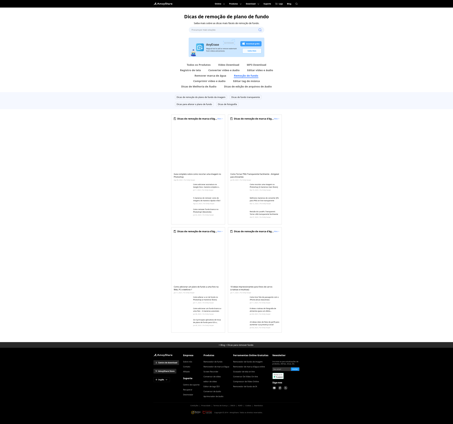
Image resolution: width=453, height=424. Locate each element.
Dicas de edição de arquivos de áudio (248, 86)
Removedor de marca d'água (216, 366)
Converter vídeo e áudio (224, 70)
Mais (219, 119)
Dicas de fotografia (227, 104)
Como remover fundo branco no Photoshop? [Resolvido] (205, 210)
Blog (289, 3)
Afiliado (186, 371)
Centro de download (167, 362)
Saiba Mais (252, 51)
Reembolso (258, 405)
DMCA (232, 405)
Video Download (228, 64)
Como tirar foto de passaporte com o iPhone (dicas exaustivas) (264, 298)
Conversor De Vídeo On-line (245, 376)
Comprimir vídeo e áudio (209, 81)
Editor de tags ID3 (211, 386)
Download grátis (253, 44)
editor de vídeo (210, 381)
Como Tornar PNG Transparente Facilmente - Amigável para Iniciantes (254, 175)
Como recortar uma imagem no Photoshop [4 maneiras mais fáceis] (264, 185)
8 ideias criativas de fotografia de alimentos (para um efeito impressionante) (263, 309)
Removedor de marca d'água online (249, 366)
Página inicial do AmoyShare (209, 345)
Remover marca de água (210, 75)
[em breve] (274, 388)
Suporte (267, 3)
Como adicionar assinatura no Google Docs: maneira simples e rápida (205, 185)
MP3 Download (256, 64)
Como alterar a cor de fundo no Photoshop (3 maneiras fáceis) (205, 298)
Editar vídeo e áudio (260, 70)
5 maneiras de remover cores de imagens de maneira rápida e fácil (206, 199)
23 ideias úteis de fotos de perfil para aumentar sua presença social (264, 323)
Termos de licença (220, 405)
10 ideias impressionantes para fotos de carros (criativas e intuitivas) (251, 288)
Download (251, 3)
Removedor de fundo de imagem (248, 361)
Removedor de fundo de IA (245, 386)
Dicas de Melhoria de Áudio (198, 86)
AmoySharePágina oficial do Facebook (280, 388)
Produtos (233, 3)
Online (218, 3)
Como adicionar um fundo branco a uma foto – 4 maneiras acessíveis (207, 309)
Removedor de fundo (212, 361)
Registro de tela (190, 70)
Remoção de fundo (246, 75)
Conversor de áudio (212, 391)
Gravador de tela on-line (244, 371)
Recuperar (187, 389)
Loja (281, 3)
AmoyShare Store (166, 371)
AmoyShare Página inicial (162, 355)
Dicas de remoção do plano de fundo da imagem (201, 97)
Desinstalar (188, 394)
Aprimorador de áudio (213, 396)
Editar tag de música (246, 81)
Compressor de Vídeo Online (246, 381)
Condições (194, 405)
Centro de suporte (191, 384)
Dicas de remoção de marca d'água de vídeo (203, 118)
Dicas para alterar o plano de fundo (194, 104)
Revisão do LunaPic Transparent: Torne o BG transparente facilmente (264, 212)
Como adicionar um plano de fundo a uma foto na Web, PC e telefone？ (196, 288)
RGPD (240, 405)
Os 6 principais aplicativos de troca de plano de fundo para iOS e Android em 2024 (207, 321)
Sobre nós (187, 361)
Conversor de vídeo (212, 376)
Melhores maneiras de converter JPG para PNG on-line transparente (264, 199)
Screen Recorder (210, 371)
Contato (186, 366)
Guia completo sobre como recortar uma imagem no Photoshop (197, 175)
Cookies (248, 405)
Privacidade (205, 405)
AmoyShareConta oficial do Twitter (285, 388)
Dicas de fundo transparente (245, 97)
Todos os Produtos (199, 64)
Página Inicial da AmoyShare (162, 3)
